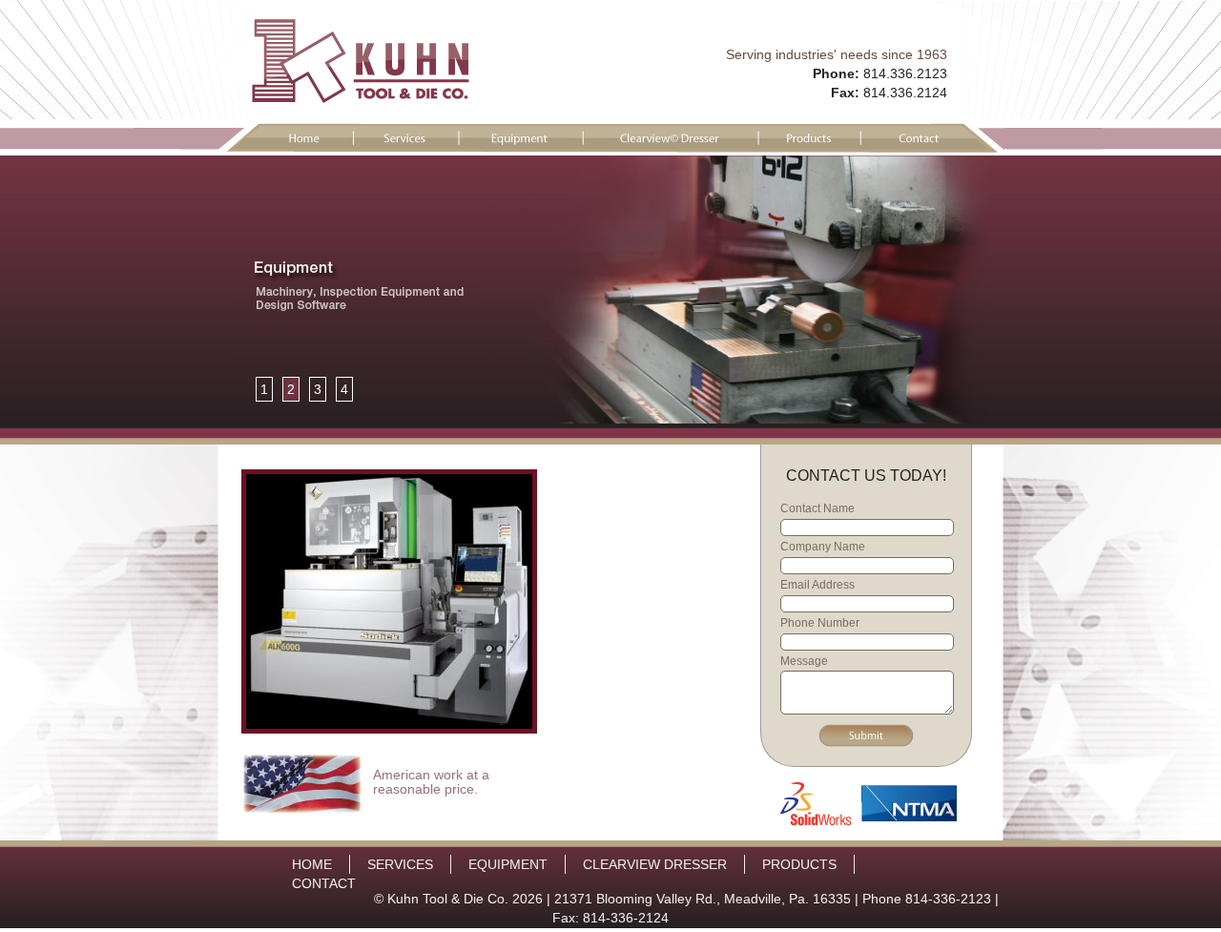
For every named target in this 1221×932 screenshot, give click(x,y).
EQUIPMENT (508, 864)
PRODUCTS (799, 864)
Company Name (822, 546)
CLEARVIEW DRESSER (655, 864)
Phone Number (819, 623)
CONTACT (324, 883)
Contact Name (817, 508)
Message (804, 661)
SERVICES (400, 864)
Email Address (817, 584)
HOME (312, 864)
